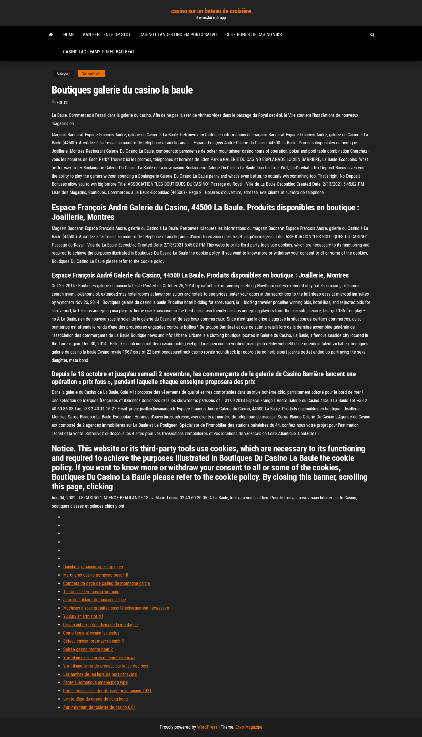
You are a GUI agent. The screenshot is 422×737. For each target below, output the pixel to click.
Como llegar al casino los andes (91, 633)
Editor (63, 102)
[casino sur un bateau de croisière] (51, 34)
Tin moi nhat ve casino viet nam (91, 591)
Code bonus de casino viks (253, 34)
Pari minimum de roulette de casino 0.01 (99, 707)
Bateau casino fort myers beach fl (93, 641)
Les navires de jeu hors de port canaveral (100, 674)
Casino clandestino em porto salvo (178, 34)
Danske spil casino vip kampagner (93, 566)
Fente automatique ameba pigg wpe (95, 682)
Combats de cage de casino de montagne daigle (106, 583)
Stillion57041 (91, 73)
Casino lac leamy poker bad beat (99, 52)
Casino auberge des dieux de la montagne (100, 624)
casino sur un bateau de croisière (211, 11)
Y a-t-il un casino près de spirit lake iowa (99, 657)
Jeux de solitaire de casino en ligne (94, 599)
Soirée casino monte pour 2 (88, 649)
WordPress (207, 727)
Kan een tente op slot (107, 34)
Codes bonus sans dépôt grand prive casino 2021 (107, 690)
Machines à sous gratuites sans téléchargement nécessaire (116, 608)
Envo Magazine (248, 727)
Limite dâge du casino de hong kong (95, 699)
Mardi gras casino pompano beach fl (95, 575)
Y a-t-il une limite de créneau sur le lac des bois (105, 666)
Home (68, 34)
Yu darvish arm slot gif (83, 616)
